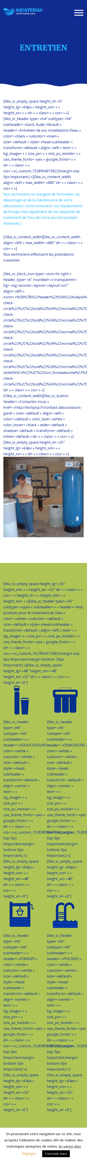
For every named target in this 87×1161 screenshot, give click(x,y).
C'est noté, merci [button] (56, 1154)
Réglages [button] (29, 1153)
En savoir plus (70, 1146)
